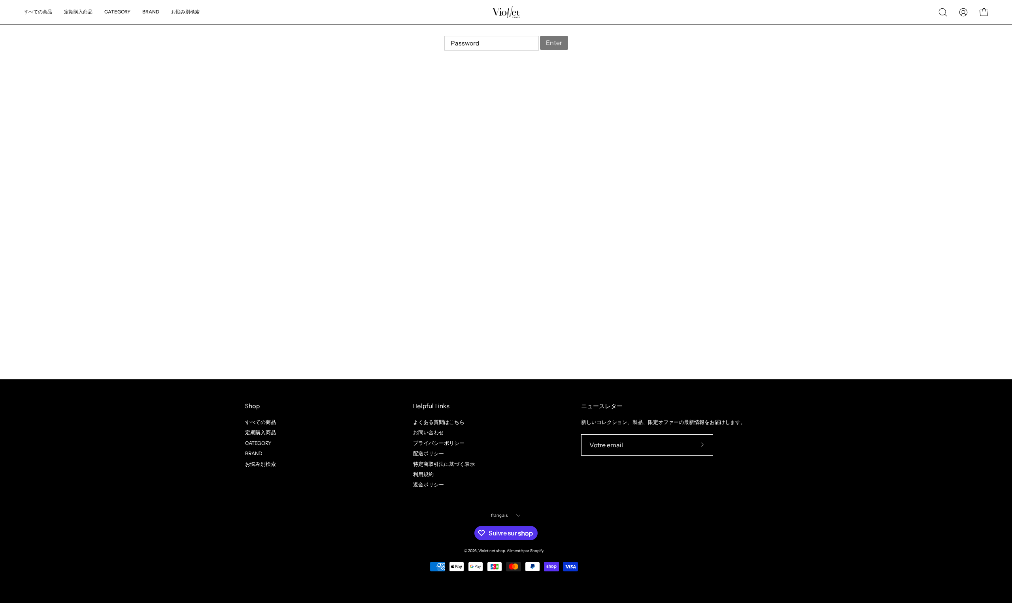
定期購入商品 (260, 432)
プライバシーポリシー (438, 443)
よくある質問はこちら (438, 422)
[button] (185, 12)
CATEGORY (258, 443)
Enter (554, 43)
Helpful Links (431, 406)
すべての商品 (260, 422)
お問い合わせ (428, 432)
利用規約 (423, 474)
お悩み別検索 (260, 464)
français (499, 515)
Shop (252, 406)
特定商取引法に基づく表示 (444, 464)
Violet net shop (491, 550)
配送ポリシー (428, 453)
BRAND (253, 453)
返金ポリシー (428, 485)
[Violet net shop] (506, 12)
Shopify (536, 550)
